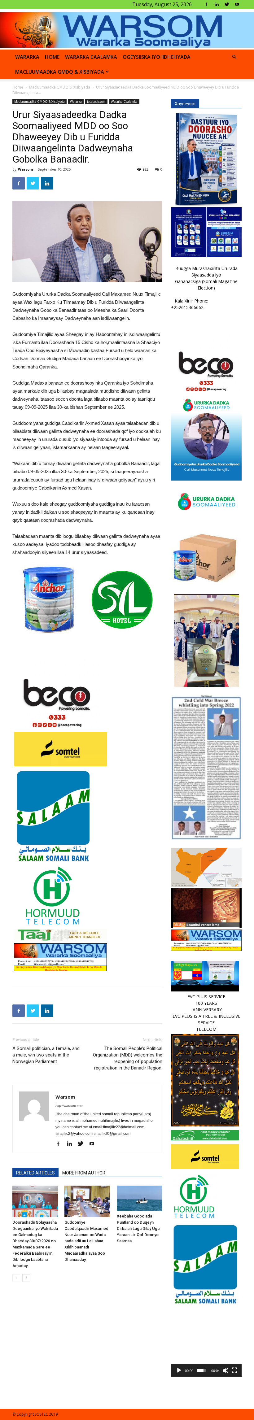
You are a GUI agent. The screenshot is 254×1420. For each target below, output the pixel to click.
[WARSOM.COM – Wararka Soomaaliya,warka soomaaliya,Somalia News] (127, 30)
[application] (206, 1341)
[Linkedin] (216, 4)
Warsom (25, 169)
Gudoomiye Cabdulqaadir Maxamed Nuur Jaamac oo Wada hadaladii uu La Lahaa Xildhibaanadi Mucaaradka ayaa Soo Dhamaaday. (86, 1241)
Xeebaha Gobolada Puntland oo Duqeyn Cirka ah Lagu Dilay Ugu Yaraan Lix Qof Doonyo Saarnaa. (138, 1228)
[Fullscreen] (234, 1370)
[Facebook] (206, 4)
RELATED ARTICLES (35, 1172)
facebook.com (96, 101)
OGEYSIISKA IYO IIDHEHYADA (156, 57)
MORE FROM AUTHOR (83, 1172)
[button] (234, 57)
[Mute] (225, 1370)
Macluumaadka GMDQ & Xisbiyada (59, 71)
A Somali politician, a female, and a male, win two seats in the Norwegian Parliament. (46, 1055)
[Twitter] (226, 4)
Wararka (27, 57)
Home (17, 87)
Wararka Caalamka (91, 57)
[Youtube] (237, 4)
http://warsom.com (69, 1106)
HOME (52, 57)
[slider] (201, 1370)
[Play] (179, 1370)
